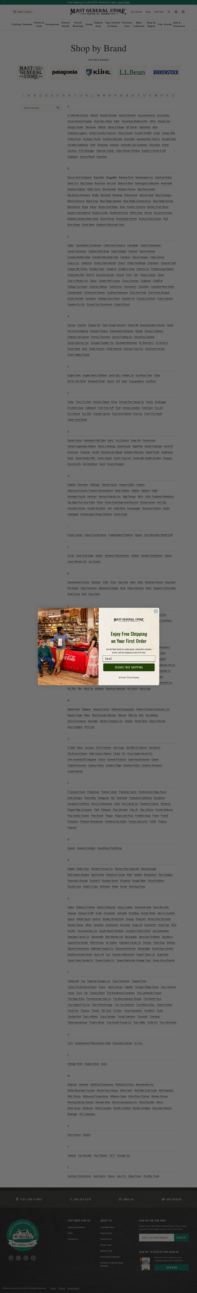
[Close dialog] (156, 611)
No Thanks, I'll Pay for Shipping (129, 677)
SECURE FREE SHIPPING (129, 667)
